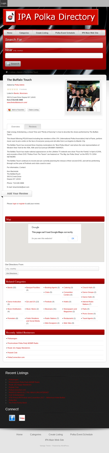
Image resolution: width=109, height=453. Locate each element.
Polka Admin (19, 85)
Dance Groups (88, 292)
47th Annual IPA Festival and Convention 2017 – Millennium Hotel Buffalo (37, 398)
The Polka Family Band (18, 403)
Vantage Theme (45, 446)
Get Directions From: (14, 264)
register (22, 204)
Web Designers (51, 323)
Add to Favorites (18, 110)
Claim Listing (34, 110)
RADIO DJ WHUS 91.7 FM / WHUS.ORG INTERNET (29, 392)
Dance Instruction (14, 302)
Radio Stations (50, 318)
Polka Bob (13, 400)
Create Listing (42, 33)
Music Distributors (14, 309)
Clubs (47, 292)
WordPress (65, 446)
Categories (24, 33)
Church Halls (87, 288)
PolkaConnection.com (16, 357)
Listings (12, 72)
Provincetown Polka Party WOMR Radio (23, 343)
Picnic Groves (87, 314)
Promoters (11, 318)
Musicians (24, 93)
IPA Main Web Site (90, 33)
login (15, 204)
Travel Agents (87, 318)
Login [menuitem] (3, 3)
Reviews (32, 126)
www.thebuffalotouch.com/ (17, 102)
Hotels (66, 302)
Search (15, 63)
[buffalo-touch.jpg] (83, 111)
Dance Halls (87, 297)
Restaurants (68, 318)
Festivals (48, 302)
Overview (15, 126)
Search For (13, 40)
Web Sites (68, 323)
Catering (67, 288)
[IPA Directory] (7, 72)
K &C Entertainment (16, 395)
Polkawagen (12, 339)
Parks (84, 309)
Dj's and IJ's (30, 302)
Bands (19, 72)
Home (9, 33)
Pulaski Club (12, 353)
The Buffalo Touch (19, 79)
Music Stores (31, 309)
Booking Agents (51, 288)
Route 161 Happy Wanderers (19, 348)
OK (73, 238)
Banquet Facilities (33, 288)
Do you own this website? (42, 238)
